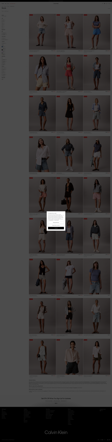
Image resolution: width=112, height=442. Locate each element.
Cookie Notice (51, 220)
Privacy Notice (57, 220)
